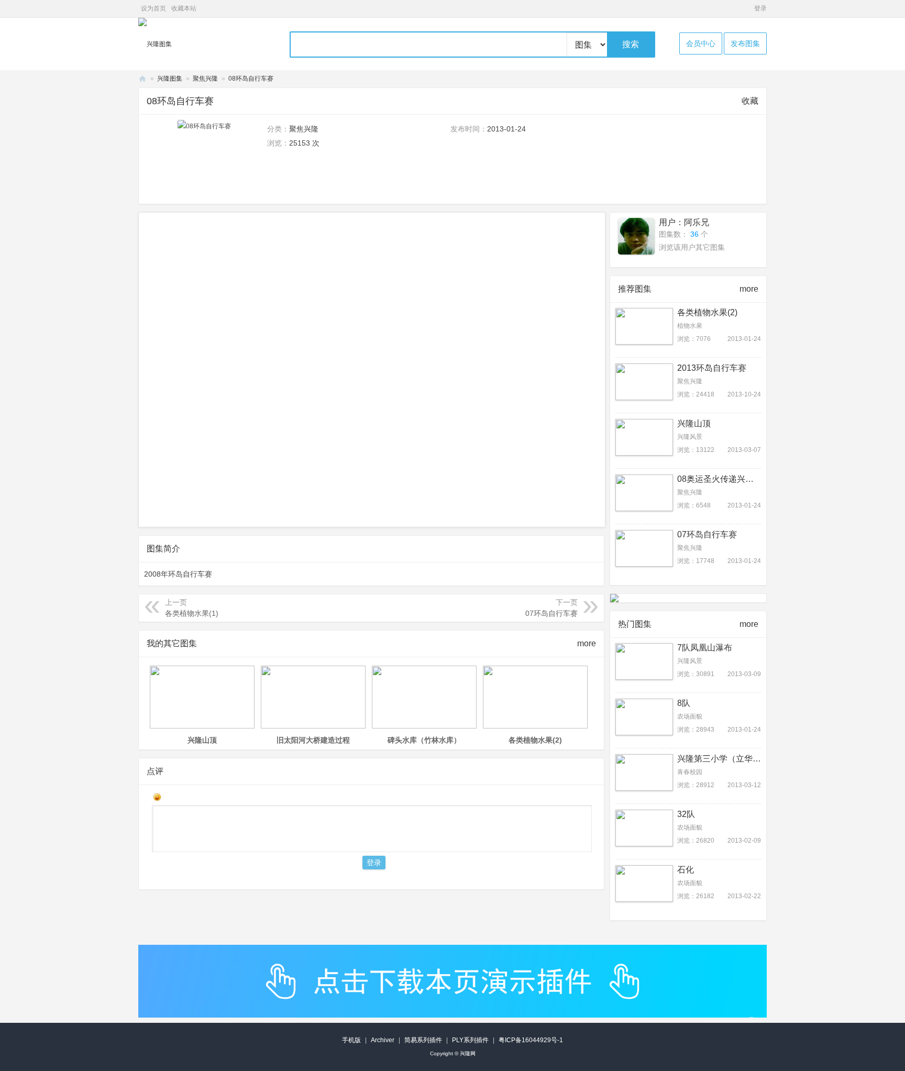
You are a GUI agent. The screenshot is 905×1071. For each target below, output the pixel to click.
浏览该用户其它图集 (692, 247)
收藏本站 (183, 8)
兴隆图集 (169, 78)
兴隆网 (142, 78)
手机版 (351, 1040)
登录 (760, 8)
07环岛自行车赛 (551, 613)
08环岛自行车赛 (250, 78)
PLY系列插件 (470, 1040)
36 (694, 234)
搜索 (630, 44)
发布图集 (745, 43)
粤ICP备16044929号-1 (531, 1040)
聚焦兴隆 (205, 78)
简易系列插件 (423, 1040)
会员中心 (700, 43)
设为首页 (153, 8)
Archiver (382, 1040)
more (586, 643)
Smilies (157, 797)
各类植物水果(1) (191, 613)
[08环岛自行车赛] (204, 126)
